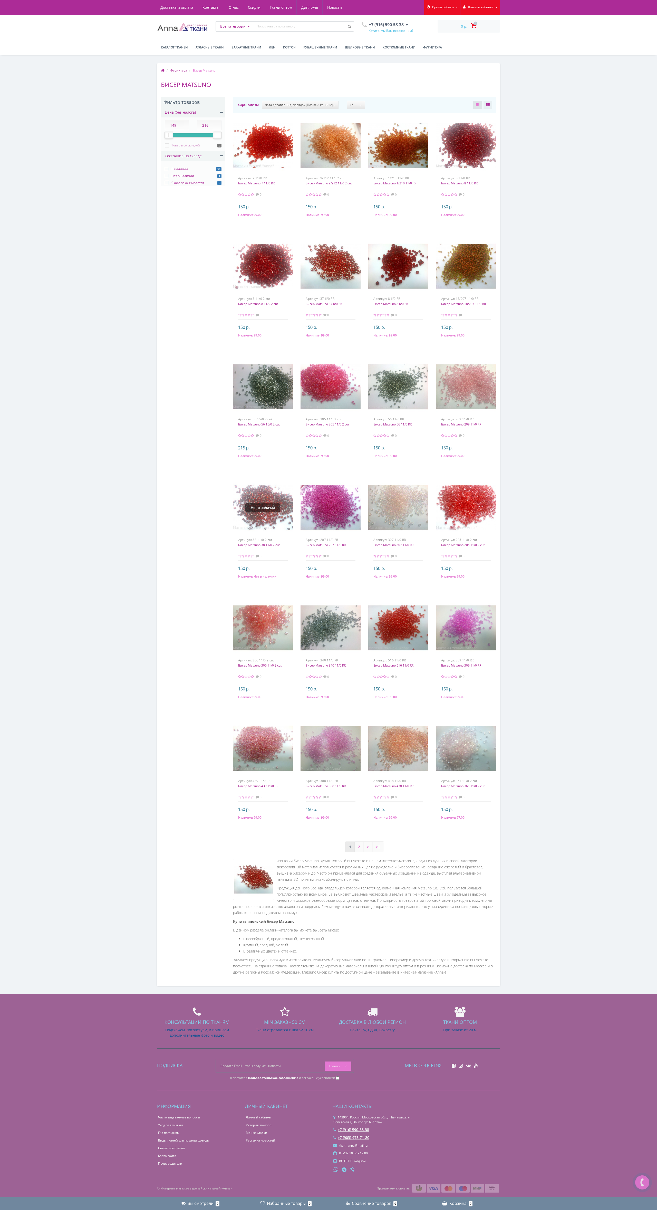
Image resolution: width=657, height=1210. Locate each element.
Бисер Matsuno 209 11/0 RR (461, 424)
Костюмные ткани (399, 47)
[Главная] (163, 70)
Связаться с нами (171, 1148)
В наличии (179, 169)
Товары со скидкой (185, 145)
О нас (234, 7)
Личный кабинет (259, 1117)
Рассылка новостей (260, 1140)
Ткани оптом (281, 7)
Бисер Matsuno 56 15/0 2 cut (259, 424)
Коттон (289, 47)
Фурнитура (432, 47)
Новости (334, 7)
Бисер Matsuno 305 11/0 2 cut (327, 424)
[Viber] (352, 1170)
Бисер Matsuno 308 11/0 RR (326, 786)
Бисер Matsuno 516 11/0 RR (393, 665)
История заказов (258, 1125)
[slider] (169, 135)
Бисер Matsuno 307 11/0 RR (393, 545)
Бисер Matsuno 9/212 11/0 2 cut (329, 183)
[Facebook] (452, 1064)
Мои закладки (256, 1132)
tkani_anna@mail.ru (353, 1145)
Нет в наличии (182, 176)
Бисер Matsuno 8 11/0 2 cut (258, 304)
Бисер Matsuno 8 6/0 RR (390, 304)
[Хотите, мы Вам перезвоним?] (642, 1182)
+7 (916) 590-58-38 (353, 1129)
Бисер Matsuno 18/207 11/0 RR (463, 304)
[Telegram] (344, 1170)
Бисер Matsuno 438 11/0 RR (393, 786)
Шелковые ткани (360, 47)
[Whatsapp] (336, 1169)
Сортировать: (248, 105)
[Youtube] (475, 1064)
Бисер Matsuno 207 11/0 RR (326, 545)
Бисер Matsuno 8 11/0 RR (459, 183)
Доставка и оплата (176, 7)
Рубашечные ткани (320, 47)
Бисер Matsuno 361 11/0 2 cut (463, 786)
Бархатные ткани (246, 47)
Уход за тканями (170, 1125)
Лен (272, 47)
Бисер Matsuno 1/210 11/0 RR (394, 183)
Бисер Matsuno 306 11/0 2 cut (260, 665)
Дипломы (309, 7)
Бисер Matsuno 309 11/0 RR (461, 665)
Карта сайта (167, 1156)
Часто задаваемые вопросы (179, 1117)
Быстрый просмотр (263, 143)
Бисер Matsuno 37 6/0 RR (324, 304)
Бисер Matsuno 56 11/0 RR (392, 424)
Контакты (210, 7)
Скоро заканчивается (187, 183)
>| (378, 846)
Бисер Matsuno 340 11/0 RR (326, 665)
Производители (170, 1163)
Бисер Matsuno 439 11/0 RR (258, 786)
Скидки (254, 7)
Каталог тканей (174, 47)
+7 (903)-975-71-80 (353, 1137)
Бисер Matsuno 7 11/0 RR (256, 183)
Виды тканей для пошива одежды (183, 1140)
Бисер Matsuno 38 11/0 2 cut (259, 545)
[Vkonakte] (467, 1064)
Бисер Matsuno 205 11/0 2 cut (463, 545)
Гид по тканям (168, 1132)
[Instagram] (459, 1064)
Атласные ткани (210, 47)
